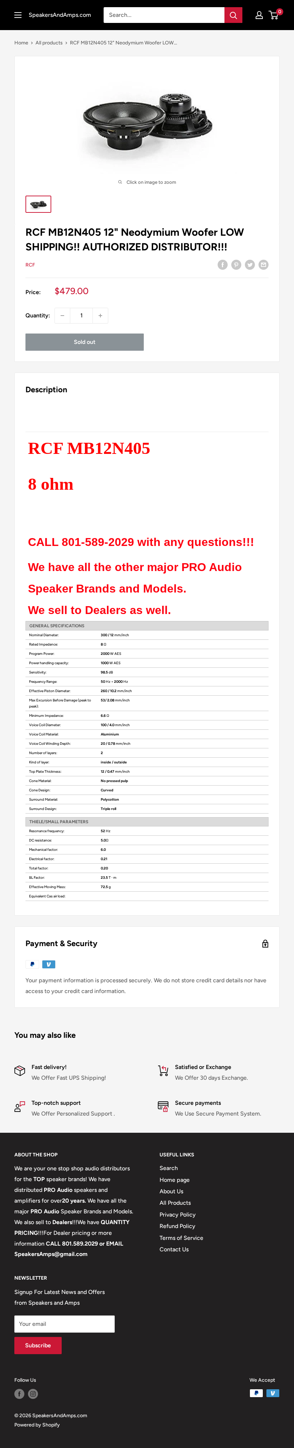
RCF (30, 265)
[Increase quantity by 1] (100, 315)
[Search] (233, 15)
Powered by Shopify (37, 1425)
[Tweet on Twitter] (250, 264)
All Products (175, 1202)
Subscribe (38, 1345)
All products (49, 43)
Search (169, 1168)
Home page (175, 1179)
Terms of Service (181, 1237)
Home (21, 43)
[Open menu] (18, 15)
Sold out (84, 342)
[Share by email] (264, 264)
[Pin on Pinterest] (236, 264)
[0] (273, 15)
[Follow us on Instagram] (33, 1394)
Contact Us (174, 1249)
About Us (171, 1191)
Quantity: (37, 315)
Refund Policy (177, 1226)
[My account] (259, 15)
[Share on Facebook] (223, 264)
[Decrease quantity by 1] (62, 315)
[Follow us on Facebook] (19, 1394)
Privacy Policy (178, 1214)
